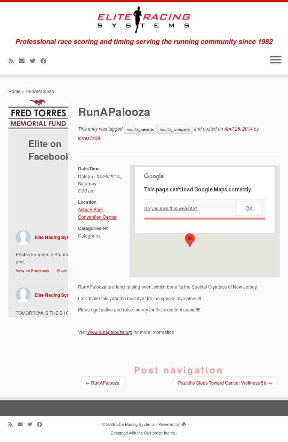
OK (249, 209)
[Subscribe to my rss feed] (14, 60)
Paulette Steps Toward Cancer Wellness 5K (225, 382)
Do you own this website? (170, 208)
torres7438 (89, 138)
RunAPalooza (103, 382)
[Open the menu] (275, 60)
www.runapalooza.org (109, 332)
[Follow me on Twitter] (35, 60)
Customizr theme (159, 433)
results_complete (175, 129)
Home (14, 91)
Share (62, 270)
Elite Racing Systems (57, 237)
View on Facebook (33, 270)
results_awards (140, 129)
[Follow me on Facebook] (45, 60)
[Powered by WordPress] (183, 422)
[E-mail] (24, 60)
